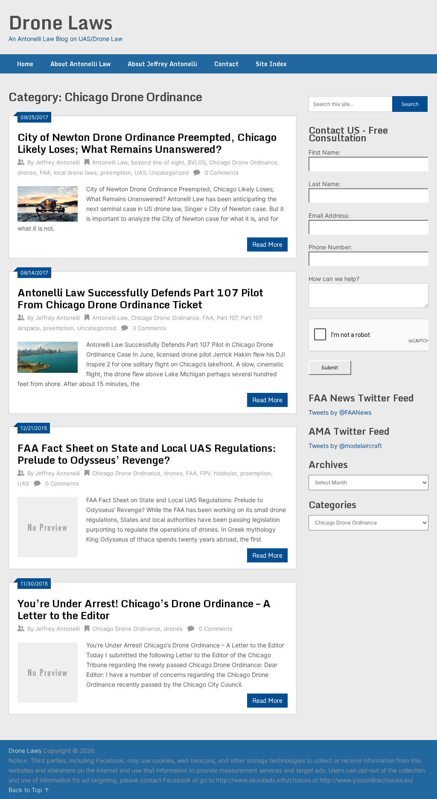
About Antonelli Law (80, 64)
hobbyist (225, 473)
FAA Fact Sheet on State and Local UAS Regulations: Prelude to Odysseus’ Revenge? (146, 453)
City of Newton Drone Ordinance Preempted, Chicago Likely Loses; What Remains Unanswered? (147, 143)
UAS (140, 172)
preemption (115, 172)
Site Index (271, 64)
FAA (45, 172)
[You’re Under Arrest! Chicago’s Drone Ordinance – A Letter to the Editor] (47, 671)
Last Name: (325, 183)
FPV (205, 473)
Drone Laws (61, 22)
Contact (226, 64)
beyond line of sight (157, 162)
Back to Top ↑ (29, 789)
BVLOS (197, 162)
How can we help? (334, 278)
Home (25, 64)
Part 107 (227, 317)
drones (26, 172)
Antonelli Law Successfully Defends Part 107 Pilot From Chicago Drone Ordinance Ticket (140, 298)
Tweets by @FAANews (340, 412)
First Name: (325, 152)
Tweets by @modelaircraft (345, 445)
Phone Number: (330, 247)
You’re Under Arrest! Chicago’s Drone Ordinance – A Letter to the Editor (144, 609)
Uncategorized (169, 172)
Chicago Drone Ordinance (243, 162)
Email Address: (329, 215)
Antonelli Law (110, 162)
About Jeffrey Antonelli (162, 64)
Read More (267, 244)
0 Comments (222, 172)
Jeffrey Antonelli (57, 162)
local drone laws (75, 172)
